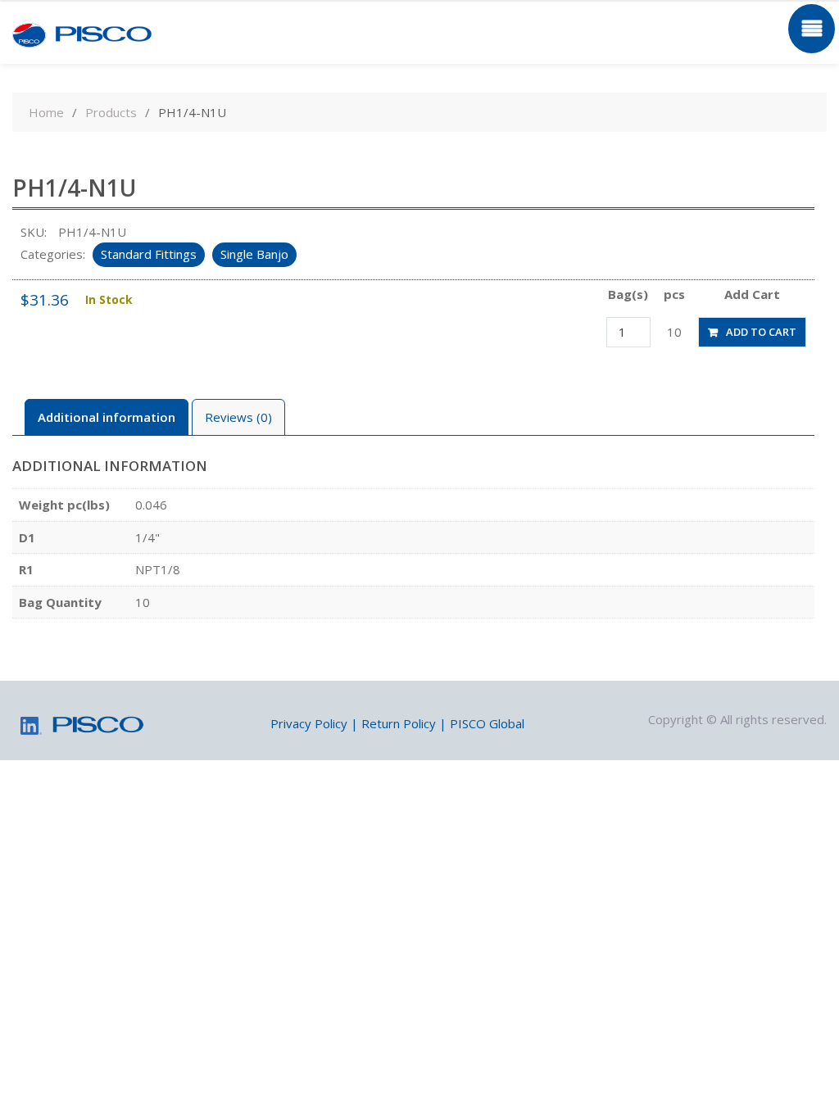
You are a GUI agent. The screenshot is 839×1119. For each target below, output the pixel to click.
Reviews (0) (238, 417)
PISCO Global (487, 723)
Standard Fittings (149, 254)
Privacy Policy (308, 723)
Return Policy (398, 723)
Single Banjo (254, 254)
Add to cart (761, 331)
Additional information (106, 417)
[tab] (106, 417)
